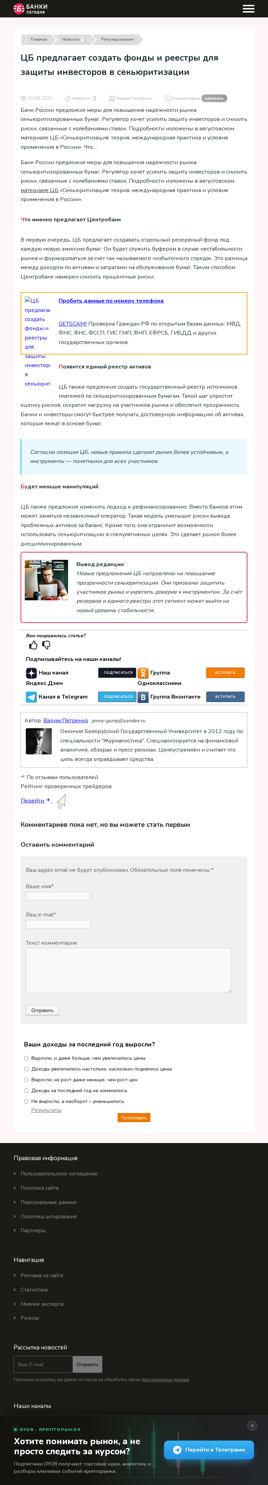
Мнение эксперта (42, 1304)
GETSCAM (72, 324)
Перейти (33, 801)
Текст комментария (51, 943)
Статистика (34, 1289)
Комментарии (198, 98)
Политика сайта (40, 1188)
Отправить (87, 1364)
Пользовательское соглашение (59, 1173)
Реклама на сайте (42, 1275)
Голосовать (134, 1117)
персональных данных (165, 1380)
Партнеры (33, 1230)
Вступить (225, 672)
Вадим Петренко (134, 98)
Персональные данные (49, 1202)
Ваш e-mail (41, 915)
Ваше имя (40, 886)
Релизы (30, 1318)
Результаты (46, 1110)
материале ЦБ (40, 190)
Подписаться (118, 672)
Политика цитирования (49, 1216)
